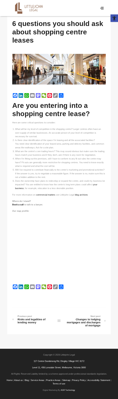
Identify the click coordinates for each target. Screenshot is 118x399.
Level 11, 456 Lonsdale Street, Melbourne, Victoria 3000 (59, 367)
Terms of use (59, 383)
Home (10, 380)
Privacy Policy (79, 380)
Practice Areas (53, 380)
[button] (114, 18)
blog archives (81, 195)
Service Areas (37, 380)
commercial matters (45, 195)
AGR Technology (68, 390)
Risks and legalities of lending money (31, 321)
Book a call (18, 204)
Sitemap (66, 380)
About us (18, 380)
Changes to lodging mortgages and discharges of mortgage (83, 322)
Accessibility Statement (98, 380)
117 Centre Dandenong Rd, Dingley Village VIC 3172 (59, 361)
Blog (27, 380)
